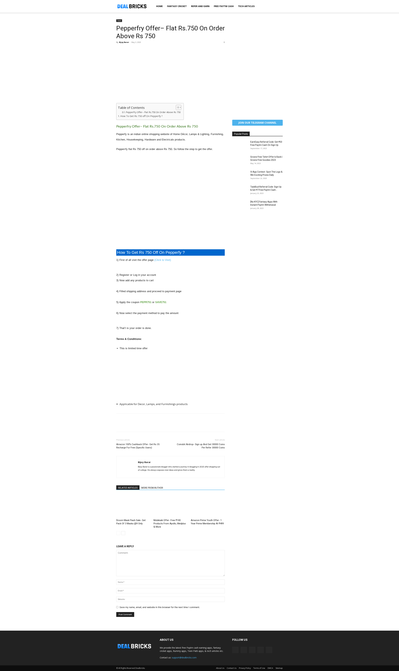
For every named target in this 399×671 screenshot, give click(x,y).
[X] (126, 49)
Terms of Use (259, 668)
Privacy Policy (245, 668)
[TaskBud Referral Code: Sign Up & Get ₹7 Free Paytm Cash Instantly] (240, 190)
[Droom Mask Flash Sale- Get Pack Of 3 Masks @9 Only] (133, 506)
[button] (279, 6)
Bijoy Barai (124, 42)
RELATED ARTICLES (128, 488)
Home (159, 6)
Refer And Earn (200, 6)
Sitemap (279, 668)
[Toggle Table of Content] (176, 107)
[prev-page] (118, 533)
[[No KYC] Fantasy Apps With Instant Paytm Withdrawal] (240, 205)
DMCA (270, 668)
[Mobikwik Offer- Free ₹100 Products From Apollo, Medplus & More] (170, 506)
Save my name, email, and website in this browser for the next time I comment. (160, 607)
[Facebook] (119, 49)
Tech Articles (246, 6)
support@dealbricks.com (184, 657)
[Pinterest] (134, 49)
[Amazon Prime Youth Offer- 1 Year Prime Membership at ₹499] (208, 506)
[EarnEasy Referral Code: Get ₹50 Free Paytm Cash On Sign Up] (240, 145)
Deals (119, 20)
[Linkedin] (244, 650)
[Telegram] (252, 650)
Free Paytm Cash (224, 6)
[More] (148, 49)
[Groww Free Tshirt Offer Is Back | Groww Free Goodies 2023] (240, 160)
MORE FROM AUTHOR (152, 488)
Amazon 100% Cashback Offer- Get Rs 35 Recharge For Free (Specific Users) (137, 446)
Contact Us (231, 668)
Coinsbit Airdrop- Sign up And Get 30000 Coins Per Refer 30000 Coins (201, 446)
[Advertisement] (170, 80)
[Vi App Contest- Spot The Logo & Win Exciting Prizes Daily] (240, 175)
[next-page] (123, 533)
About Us (220, 668)
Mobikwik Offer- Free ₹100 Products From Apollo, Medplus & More (170, 523)
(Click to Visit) (162, 259)
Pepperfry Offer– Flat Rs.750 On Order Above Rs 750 (153, 112)
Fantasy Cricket (177, 6)
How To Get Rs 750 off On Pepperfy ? (141, 116)
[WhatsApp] (141, 49)
